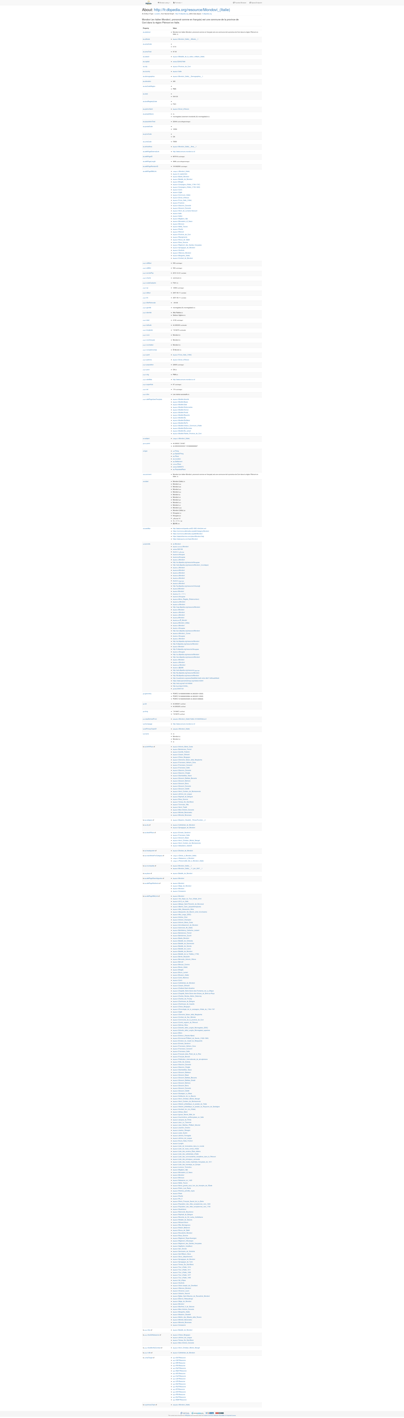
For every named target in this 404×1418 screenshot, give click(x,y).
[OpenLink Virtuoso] (184, 1413)
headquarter (149, 851)
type (145, 451)
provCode (147, 134)
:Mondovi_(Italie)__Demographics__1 (188, 76)
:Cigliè (177, 192)
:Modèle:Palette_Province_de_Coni (187, 433)
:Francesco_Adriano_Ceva (184, 762)
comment (147, 474)
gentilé (147, 308)
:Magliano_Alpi (180, 219)
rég (146, 374)
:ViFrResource (179, 1381)
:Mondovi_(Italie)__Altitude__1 (185, 39)
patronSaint (148, 109)
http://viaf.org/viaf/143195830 (182, 683)
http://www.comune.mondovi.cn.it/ (184, 151)
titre (146, 394)
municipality (149, 866)
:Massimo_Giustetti (182, 1314)
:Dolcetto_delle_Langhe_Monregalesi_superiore (191, 1030)
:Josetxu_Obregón (181, 1130)
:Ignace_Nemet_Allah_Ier (184, 1114)
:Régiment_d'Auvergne (183, 1241)
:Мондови (179, 557)
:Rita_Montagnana (181, 1225)
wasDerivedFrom (150, 719)
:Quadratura (179, 1209)
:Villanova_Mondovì (182, 253)
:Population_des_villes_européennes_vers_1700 (191, 1206)
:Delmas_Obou (180, 1025)
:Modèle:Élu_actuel (182, 431)
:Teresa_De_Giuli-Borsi (183, 802)
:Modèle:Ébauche (181, 415)
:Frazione (178, 203)
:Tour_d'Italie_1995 (182, 1278)
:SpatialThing (178, 453)
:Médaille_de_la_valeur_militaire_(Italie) (189, 56)
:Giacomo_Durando (182, 205)
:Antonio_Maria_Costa (183, 747)
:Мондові (179, 652)
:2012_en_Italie (180, 901)
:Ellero (177, 1033)
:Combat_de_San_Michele (184, 1017)
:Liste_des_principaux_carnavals (186, 1159)
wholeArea (147, 146)
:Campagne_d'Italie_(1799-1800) (186, 187)
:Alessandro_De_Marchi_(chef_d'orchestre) (190, 912)
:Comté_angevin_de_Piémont (185, 1022)
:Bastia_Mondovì (181, 176)
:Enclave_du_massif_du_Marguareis (187, 1041)
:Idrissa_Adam (180, 1112)
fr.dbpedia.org (207, 14)
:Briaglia (178, 182)
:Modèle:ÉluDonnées (182, 428)
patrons (147, 360)
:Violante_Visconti (181, 1293)
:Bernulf (178, 962)
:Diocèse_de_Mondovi (183, 851)
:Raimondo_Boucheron (183, 1212)
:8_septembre (180, 174)
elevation (147, 81)
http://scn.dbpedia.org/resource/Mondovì (186, 631)
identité (147, 312)
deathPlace (149, 832)
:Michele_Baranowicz (182, 812)
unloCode (147, 142)
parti (146, 355)
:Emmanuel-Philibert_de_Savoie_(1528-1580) (191, 1038)
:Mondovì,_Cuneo (181, 633)
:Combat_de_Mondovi (183, 258)
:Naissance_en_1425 (182, 1180)
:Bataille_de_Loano (182, 949)
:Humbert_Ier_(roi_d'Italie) (184, 1109)
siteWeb (147, 379)
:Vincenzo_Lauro (181, 1291)
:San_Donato (180, 1249)
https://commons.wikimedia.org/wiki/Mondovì (188, 534)
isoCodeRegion (149, 86)
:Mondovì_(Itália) (181, 623)
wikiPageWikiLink (149, 171)
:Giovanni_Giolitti (181, 789)
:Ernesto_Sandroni (181, 832)
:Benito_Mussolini (181, 957)
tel (145, 389)
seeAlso (146, 528)
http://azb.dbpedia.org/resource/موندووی (186, 670)
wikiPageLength (149, 161)
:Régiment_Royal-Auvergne (184, 1238)
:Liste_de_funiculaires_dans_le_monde (188, 1146)
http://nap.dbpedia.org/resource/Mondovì (186, 607)
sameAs (146, 544)
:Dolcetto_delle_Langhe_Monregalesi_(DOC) (190, 1028)
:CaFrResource (179, 1376)
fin (145, 298)
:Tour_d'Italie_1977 (182, 1275)
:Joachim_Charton (181, 1128)
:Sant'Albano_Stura (182, 1254)
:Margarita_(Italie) (181, 255)
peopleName (148, 114)
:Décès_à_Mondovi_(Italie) (184, 855)
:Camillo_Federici (181, 752)
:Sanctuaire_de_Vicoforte (184, 1251)
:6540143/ (178, 689)
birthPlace (148, 747)
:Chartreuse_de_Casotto (183, 1004)
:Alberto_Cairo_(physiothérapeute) (187, 907)
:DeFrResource (179, 1368)
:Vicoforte (178, 250)
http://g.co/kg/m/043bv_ (181, 686)
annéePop (148, 273)
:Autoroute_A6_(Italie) (183, 928)
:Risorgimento (180, 237)
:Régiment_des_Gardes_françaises (187, 245)
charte (147, 278)
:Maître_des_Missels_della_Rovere (187, 1317)
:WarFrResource (180, 1371)
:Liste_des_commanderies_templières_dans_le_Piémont (194, 1156)
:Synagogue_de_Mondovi (184, 248)
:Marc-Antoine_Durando (183, 810)
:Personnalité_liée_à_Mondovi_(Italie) (188, 861)
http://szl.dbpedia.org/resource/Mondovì (186, 641)
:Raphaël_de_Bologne (183, 797)
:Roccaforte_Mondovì (182, 1233)
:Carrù (177, 190)
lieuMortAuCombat (152, 1348)
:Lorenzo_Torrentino (182, 1167)
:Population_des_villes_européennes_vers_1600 (191, 1204)
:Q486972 (178, 467)
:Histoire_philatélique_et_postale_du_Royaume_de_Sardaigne (196, 1106)
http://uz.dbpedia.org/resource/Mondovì (186, 654)
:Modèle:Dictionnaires (182, 407)
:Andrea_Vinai (180, 917)
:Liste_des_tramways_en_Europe (186, 1164)
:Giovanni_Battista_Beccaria (185, 778)
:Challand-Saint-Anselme (184, 988)
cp (145, 288)
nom (146, 335)
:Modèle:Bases (180, 402)
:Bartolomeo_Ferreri (182, 749)
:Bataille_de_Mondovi (182, 179)
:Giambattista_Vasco (182, 775)
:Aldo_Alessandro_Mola (183, 909)
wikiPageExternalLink (151, 151)
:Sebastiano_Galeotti (182, 846)
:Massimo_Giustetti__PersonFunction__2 (189, 820)
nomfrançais (149, 340)
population (148, 365)
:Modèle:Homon (181, 410)
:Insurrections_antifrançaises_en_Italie (188, 1117)
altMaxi (147, 263)
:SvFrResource (179, 1358)
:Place (176, 456)
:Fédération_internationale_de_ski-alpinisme (190, 1059)
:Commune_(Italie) (181, 195)
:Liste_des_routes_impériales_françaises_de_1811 (192, 1162)
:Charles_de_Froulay (182, 999)
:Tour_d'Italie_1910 (182, 1267)
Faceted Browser (240, 3)
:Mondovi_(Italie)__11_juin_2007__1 (187, 868)
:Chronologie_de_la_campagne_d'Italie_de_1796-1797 (194, 1009)
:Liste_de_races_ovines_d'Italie (186, 1149)
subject (146, 438)
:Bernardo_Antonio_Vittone (184, 959)
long (145, 711)
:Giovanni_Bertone (181, 781)
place (147, 873)
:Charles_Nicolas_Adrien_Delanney (187, 996)
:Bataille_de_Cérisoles (183, 941)
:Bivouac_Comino (181, 964)
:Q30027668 (179, 61)
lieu (147, 1330)
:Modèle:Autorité (181, 399)
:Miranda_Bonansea (182, 815)
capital (146, 61)
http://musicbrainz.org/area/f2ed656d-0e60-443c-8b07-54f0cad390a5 (196, 678)
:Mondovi (178, 878)
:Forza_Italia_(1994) (182, 200)
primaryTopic (149, 1405)
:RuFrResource (179, 1386)
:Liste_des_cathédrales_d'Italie (186, 1154)
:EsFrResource (179, 1384)
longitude (148, 330)
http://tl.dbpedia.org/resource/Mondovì (185, 644)
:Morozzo (178, 224)
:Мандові (179, 554)
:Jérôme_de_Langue (182, 794)
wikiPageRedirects (151, 883)
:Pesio (177, 1193)
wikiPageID (147, 156)
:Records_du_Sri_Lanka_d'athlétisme (188, 1217)
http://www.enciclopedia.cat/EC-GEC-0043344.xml (189, 528)
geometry (147, 693)
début (146, 293)
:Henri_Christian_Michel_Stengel (186, 840)
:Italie (177, 71)
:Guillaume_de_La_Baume (184, 1096)
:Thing (176, 451)
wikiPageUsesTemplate (152, 399)
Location (157, 14)
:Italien (177, 216)
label (145, 481)
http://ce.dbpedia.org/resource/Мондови (186, 562)
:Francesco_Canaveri (182, 765)
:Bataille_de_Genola (182, 946)
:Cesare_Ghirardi (181, 754)
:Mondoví (178, 888)
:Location (177, 459)
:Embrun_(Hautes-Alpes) (184, 1035)
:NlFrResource (179, 1363)
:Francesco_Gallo (181, 768)
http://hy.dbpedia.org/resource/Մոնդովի (186, 586)
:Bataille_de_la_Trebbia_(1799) (186, 954)
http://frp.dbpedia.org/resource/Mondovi (186, 673)
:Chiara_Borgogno (181, 757)
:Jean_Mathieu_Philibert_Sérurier (186, 1125)
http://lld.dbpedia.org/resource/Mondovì (186, 675)
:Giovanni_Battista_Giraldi (184, 1080)
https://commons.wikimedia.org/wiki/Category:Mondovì (191, 531)
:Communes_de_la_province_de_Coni (188, 1020)
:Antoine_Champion (182, 920)
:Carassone (179, 891)
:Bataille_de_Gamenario (183, 943)
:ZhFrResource (179, 1392)
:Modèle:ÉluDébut (181, 420)
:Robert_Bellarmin (181, 1228)
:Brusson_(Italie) (181, 975)
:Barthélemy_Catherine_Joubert (186, 930)
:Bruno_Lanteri (180, 972)
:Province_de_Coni (182, 66)
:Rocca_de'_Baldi (181, 240)
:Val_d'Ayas (179, 1280)
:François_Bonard (181, 1057)
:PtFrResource (179, 1365)
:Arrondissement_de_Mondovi (185, 925)
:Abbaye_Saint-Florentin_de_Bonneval (188, 904)
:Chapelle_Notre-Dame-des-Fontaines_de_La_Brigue (193, 991)
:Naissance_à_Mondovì (183, 858)
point (146, 443)
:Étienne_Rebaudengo (183, 1299)
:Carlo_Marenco (181, 978)
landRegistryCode (150, 101)
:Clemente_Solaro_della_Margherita (187, 760)
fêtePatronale (149, 303)
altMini (147, 268)
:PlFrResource (179, 1394)
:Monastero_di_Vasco (182, 221)
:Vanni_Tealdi (180, 807)
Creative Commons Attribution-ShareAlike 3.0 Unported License (219, 1415)
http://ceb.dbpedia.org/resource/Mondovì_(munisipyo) (191, 565)
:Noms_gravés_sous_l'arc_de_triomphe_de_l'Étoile (192, 1185)
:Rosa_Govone (180, 242)
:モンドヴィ (179, 594)
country (146, 71)
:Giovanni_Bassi (181, 838)
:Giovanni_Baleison (182, 1072)
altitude (146, 39)
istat (145, 94)
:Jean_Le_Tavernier (182, 1122)
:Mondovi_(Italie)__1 (182, 866)
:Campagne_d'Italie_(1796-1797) (186, 184)
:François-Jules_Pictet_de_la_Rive (187, 1054)
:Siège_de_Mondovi (182, 886)
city (145, 66)
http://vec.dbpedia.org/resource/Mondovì (186, 657)
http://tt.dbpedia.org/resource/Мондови (186, 649)
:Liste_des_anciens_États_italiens (187, 1151)
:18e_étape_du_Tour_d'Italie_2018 (187, 899)
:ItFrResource (179, 1389)
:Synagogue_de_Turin (183, 1262)
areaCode (147, 44)
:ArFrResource (179, 1373)
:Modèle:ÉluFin (180, 423)
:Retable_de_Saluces (182, 1220)
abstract (146, 32)
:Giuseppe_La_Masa (182, 1093)
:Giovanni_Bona (181, 783)
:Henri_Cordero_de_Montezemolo (187, 791)
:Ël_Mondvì (180, 620)
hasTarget (148, 1358)
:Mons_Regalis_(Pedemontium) (186, 599)
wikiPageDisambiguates (153, 878)
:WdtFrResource (180, 1400)
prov (146, 369)
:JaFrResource (179, 1379)
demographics (149, 76)
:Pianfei (178, 229)
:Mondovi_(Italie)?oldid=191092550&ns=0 (189, 719)
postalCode (148, 126)
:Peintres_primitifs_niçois (184, 1191)
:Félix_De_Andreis (181, 1062)
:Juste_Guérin (180, 1133)
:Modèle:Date (180, 404)
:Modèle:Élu (179, 418)
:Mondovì (177, 544)
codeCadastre (149, 283)
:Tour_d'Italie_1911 (182, 1270)
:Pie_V (177, 1199)
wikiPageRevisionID (150, 166)
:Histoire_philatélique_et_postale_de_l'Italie (190, 1104)
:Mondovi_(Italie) (181, 171)
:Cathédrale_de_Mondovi (184, 825)
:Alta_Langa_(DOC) (182, 914)
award (146, 56)
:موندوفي (178, 552)
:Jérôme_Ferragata (182, 1135)
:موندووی (178, 581)
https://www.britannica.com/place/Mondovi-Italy (188, 536)
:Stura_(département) (182, 1256)
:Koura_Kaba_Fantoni (183, 1141)
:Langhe (178, 1143)
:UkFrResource (179, 1360)
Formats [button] (178, 3)
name (146, 734)
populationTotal (149, 121)
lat (145, 704)
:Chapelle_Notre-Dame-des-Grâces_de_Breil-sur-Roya (194, 993)
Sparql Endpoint (256, 3)
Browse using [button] (164, 3)
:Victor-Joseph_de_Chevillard (185, 1285)
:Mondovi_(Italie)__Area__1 (185, 146)
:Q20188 (178, 549)
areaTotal (147, 52)
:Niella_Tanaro (180, 226)
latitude (147, 325)
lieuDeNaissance (151, 1335)
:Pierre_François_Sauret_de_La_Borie (188, 1201)
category (148, 820)
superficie (148, 384)
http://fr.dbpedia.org (181, 14)
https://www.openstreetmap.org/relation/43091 (188, 681)
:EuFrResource (179, 1397)
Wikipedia (187, 1415)
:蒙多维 (178, 667)
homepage (147, 724)
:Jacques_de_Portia (182, 1120)
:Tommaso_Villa (181, 804)
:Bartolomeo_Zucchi (182, 935)
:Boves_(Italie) (180, 967)
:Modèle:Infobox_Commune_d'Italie (187, 425)
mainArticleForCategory (153, 855)
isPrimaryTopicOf (149, 729)
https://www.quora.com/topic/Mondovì (185, 539)
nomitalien (148, 345)
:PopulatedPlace (179, 469)
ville (147, 1353)
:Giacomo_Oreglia (181, 773)
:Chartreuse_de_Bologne (184, 1001)
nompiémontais (150, 350)
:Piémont (178, 232)
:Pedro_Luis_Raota (182, 1188)
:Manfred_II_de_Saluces (183, 1306)
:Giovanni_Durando (182, 208)
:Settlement (177, 461)
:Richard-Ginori (180, 1222)
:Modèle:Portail (180, 412)
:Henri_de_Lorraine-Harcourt (185, 211)
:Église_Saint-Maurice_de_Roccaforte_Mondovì (191, 1296)
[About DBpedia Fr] (148, 2)
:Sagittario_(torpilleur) (182, 1246)
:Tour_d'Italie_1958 (182, 1272)
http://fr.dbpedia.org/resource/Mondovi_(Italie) (192, 9)
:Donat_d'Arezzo (181, 109)
